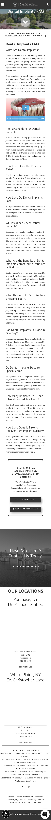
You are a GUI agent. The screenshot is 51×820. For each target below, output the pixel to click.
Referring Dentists (36, 799)
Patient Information (24, 797)
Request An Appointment (26, 509)
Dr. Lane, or (29, 474)
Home (11, 33)
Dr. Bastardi (29, 475)
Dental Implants (13, 36)
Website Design (15, 814)
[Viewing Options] (6, 814)
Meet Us (39, 797)
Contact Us (15, 802)
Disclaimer (27, 802)
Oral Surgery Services (28, 33)
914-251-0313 (30, 499)
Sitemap (37, 802)
